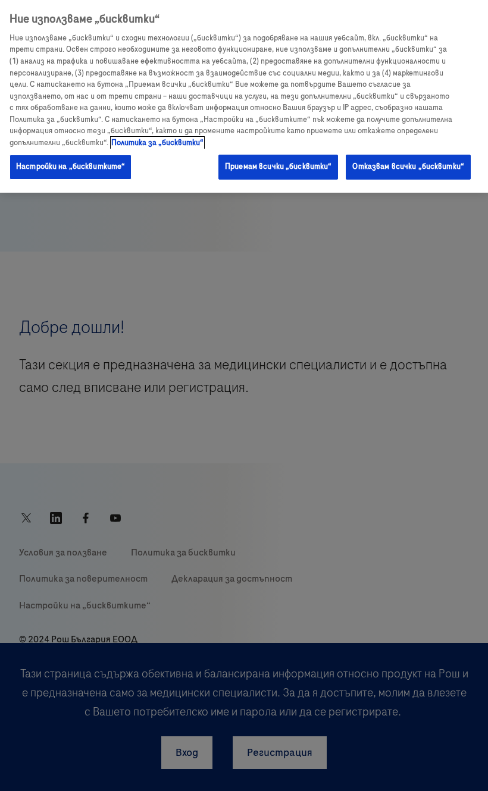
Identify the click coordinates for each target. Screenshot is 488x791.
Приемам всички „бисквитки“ (278, 166)
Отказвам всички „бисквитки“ (408, 166)
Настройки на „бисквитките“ (70, 166)
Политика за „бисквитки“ (157, 142)
